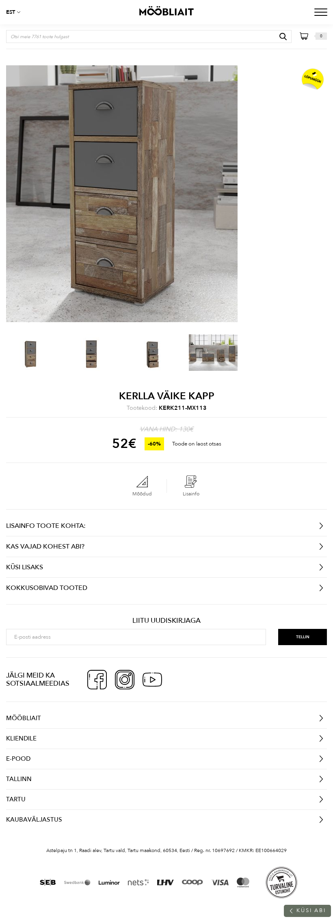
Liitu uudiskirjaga (166, 621)
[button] (16, 12)
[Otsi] (283, 36)
